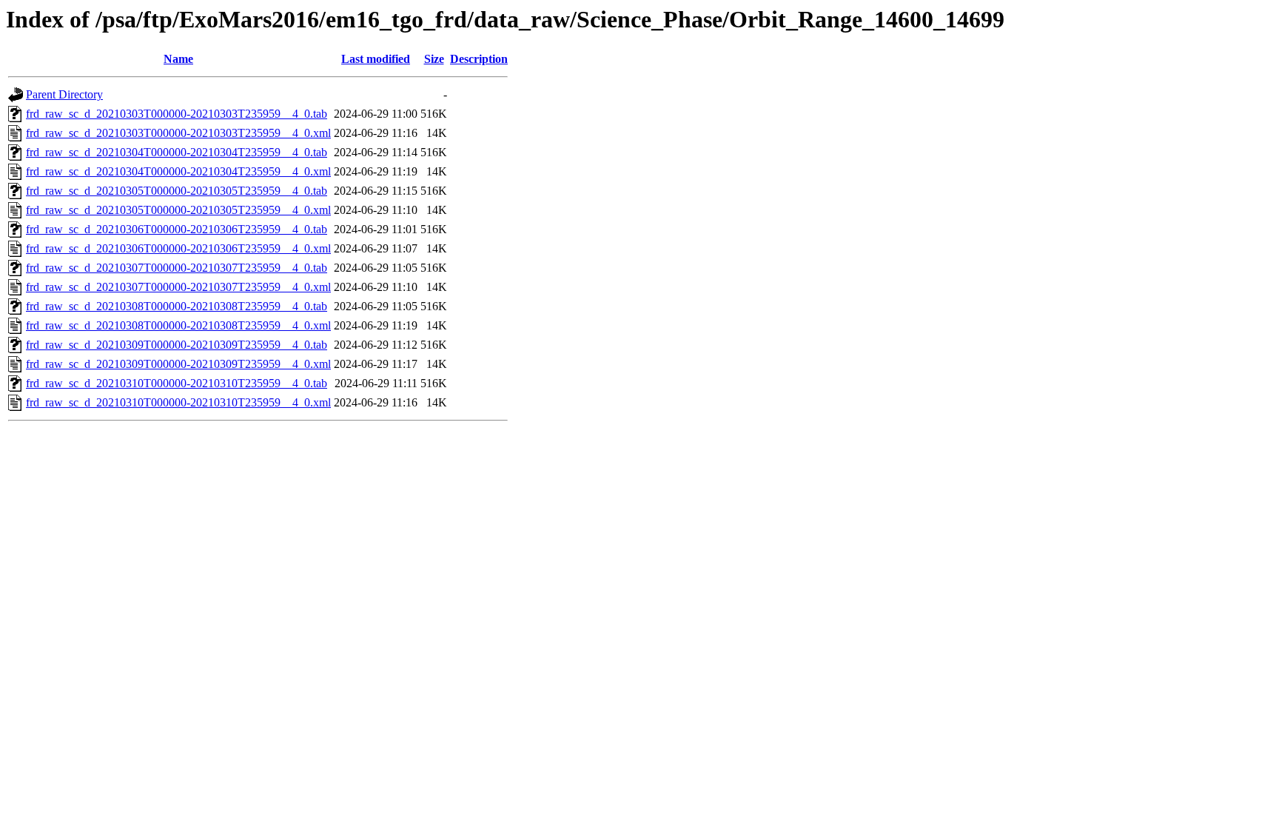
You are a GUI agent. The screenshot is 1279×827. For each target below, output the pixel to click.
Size (434, 59)
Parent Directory (64, 94)
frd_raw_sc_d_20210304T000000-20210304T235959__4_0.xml (178, 171)
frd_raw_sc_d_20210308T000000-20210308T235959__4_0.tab (176, 306)
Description (479, 59)
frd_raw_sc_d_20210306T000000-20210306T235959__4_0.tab (176, 229)
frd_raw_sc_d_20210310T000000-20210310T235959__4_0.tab (176, 383)
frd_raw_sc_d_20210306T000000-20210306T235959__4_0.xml (178, 248)
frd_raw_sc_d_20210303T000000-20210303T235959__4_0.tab (176, 113)
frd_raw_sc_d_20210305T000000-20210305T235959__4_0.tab (176, 190)
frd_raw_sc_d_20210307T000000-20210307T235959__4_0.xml (178, 287)
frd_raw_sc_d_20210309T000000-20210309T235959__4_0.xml (178, 364)
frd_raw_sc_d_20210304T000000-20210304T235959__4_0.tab (176, 152)
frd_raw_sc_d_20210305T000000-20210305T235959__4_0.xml (178, 210)
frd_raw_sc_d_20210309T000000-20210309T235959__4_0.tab (176, 344)
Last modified (375, 59)
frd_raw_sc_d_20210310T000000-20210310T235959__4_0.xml (178, 402)
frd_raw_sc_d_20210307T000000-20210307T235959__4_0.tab (176, 267)
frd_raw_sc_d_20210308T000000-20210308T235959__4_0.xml (178, 325)
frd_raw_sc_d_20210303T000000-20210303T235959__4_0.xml (178, 133)
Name (178, 59)
